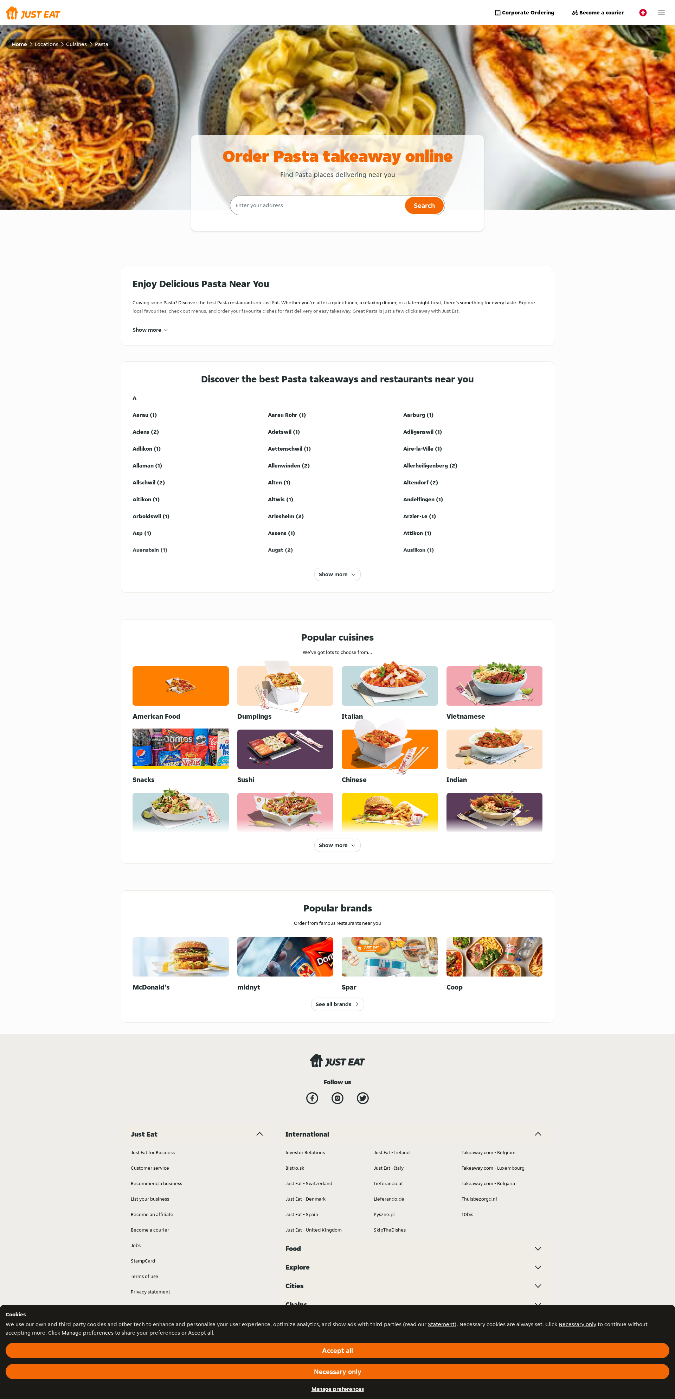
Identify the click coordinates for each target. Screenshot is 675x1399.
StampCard (143, 1261)
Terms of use (144, 1276)
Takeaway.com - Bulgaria (488, 1183)
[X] (363, 1098)
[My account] (661, 13)
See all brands (333, 1004)
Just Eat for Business (153, 1152)
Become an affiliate (152, 1214)
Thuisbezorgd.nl (479, 1199)
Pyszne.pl (384, 1214)
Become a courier (601, 12)
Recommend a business (156, 1183)
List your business (150, 1199)
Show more (147, 329)
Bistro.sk (294, 1168)
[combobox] (317, 205)
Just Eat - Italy (389, 1168)
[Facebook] (312, 1098)
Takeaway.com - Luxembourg (493, 1168)
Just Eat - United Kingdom (313, 1230)
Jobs (136, 1245)
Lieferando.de (389, 1199)
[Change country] (643, 12)
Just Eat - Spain (301, 1214)
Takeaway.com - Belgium (488, 1152)
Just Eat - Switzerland (308, 1183)
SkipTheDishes (390, 1230)
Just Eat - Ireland (392, 1152)
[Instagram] (337, 1098)
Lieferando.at (388, 1183)
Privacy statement (150, 1292)
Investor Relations (305, 1152)
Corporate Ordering (528, 12)
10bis (467, 1214)
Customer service (150, 1168)
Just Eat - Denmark (305, 1199)
